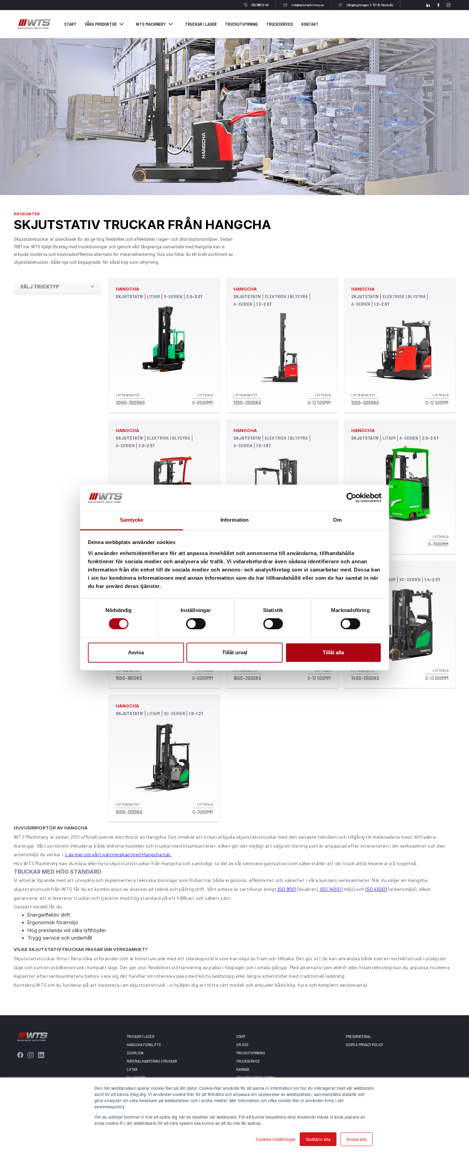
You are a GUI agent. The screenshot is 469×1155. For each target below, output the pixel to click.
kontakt (310, 24)
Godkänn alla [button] (318, 1139)
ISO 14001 (330, 889)
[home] (33, 24)
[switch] (196, 623)
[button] (104, 24)
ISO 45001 (376, 889)
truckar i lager (201, 24)
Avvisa (136, 652)
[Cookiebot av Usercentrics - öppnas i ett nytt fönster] (351, 497)
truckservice (279, 24)
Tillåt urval (234, 652)
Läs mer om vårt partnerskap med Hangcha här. (118, 854)
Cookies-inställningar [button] (276, 1139)
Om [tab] (337, 520)
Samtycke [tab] (132, 520)
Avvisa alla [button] (356, 1139)
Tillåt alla (333, 652)
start (70, 24)
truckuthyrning (241, 24)
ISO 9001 (286, 889)
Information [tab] (234, 520)
